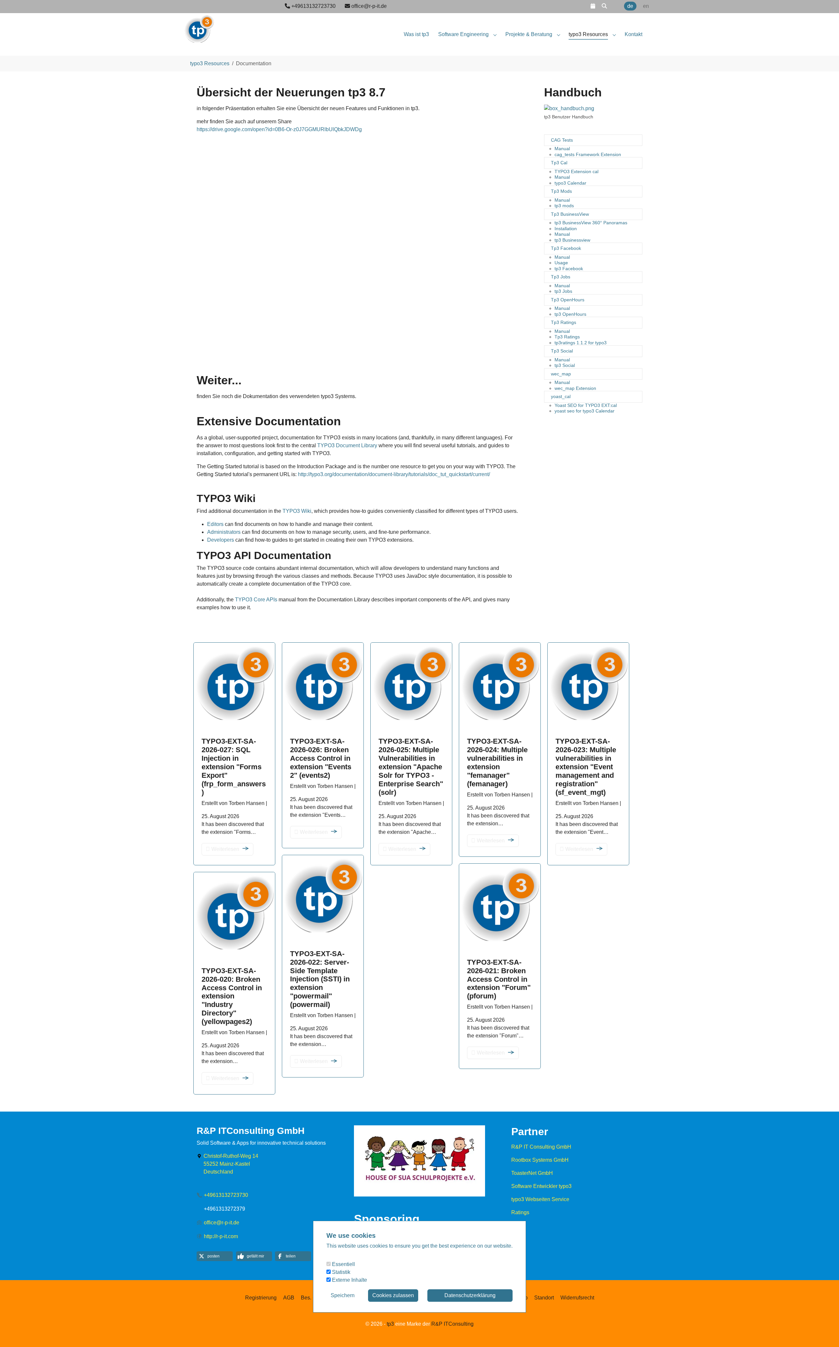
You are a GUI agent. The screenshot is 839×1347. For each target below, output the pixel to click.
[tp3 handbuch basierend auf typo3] (569, 108)
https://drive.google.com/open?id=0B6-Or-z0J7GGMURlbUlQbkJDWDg (279, 129)
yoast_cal (561, 396)
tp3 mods (564, 205)
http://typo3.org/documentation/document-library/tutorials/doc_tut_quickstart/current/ (394, 474)
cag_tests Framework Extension (588, 154)
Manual (562, 148)
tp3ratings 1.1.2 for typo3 (581, 342)
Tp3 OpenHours (567, 299)
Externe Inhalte (349, 1280)
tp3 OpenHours (570, 314)
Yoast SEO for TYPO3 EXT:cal (586, 405)
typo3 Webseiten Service (540, 1199)
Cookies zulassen (393, 1295)
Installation (566, 228)
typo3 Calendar (570, 183)
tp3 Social (565, 365)
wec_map (561, 373)
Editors (215, 524)
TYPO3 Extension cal (576, 171)
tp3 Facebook (569, 268)
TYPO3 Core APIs (256, 599)
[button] (593, 6)
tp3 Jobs (563, 291)
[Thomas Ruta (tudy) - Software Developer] (199, 26)
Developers (220, 540)
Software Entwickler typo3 (541, 1186)
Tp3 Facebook (566, 248)
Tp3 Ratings (563, 322)
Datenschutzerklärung (470, 1295)
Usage (561, 262)
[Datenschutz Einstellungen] (13, 1332)
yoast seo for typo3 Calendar (585, 410)
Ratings (520, 1212)
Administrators (224, 532)
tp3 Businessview (572, 240)
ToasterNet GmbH (532, 1173)
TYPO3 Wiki (297, 511)
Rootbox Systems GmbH (540, 1160)
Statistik (340, 1272)
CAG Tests (562, 140)
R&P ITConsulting (452, 1324)
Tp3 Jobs (560, 276)
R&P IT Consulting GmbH (541, 1147)
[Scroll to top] (824, 1332)
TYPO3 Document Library (347, 445)
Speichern (343, 1295)
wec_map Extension (575, 388)
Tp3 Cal (559, 162)
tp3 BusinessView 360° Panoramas (591, 222)
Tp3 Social (562, 350)
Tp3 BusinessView (570, 214)
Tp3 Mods (561, 191)
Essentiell (343, 1264)
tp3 (390, 1324)
